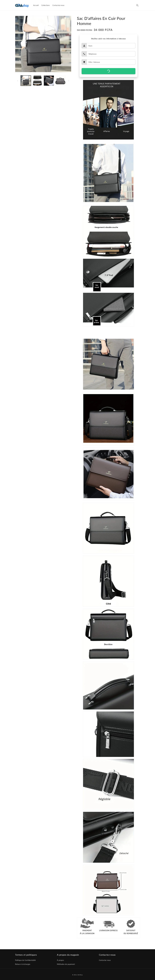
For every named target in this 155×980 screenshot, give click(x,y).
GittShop (80, 974)
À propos (60, 960)
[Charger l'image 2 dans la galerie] (37, 80)
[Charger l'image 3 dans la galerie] (49, 80)
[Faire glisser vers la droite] (68, 80)
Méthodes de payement (66, 964)
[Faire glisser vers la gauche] (17, 80)
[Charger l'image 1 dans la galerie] (26, 80)
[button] (137, 5)
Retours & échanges (22, 964)
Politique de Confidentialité (25, 960)
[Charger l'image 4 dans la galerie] (60, 80)
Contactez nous (105, 960)
